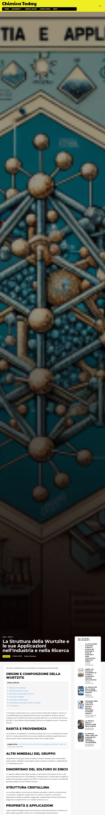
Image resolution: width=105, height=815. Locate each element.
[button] (100, 6)
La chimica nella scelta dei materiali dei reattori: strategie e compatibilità (91, 738)
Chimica (10, 637)
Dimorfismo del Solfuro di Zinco (21, 694)
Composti (88, 682)
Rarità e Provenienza (17, 688)
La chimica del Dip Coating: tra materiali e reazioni (91, 689)
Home (4, 637)
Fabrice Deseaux (30, 656)
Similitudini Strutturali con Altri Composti (24, 703)
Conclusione (14, 706)
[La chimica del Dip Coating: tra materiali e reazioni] (81, 690)
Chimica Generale (90, 715)
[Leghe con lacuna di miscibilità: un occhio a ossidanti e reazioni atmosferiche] (81, 672)
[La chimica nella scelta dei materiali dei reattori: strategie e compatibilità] (81, 737)
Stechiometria (89, 728)
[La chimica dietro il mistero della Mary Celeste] (81, 724)
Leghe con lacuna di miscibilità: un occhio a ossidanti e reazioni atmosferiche (90, 674)
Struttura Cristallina (16, 697)
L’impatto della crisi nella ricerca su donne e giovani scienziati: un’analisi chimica (91, 707)
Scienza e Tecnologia (88, 695)
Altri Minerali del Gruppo (18, 691)
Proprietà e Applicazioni (18, 700)
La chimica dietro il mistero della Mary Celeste (90, 723)
